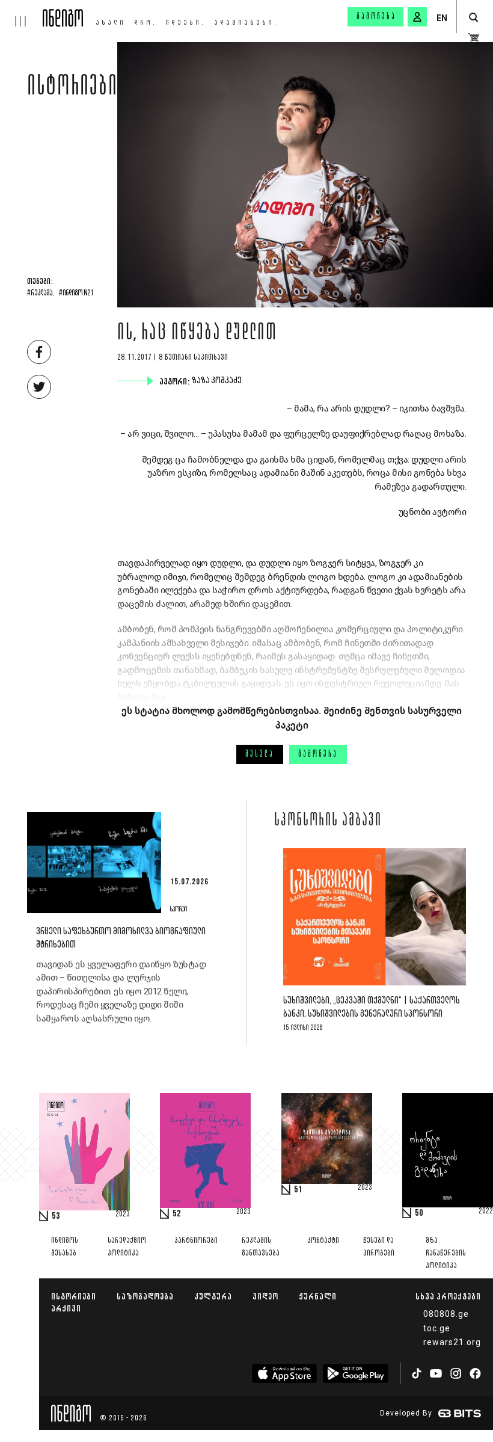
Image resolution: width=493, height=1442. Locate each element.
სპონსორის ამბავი (328, 821)
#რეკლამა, (40, 293)
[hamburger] (21, 13)
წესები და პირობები (378, 1247)
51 (298, 1190)
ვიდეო (265, 1296)
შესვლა (259, 754)
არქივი (66, 1308)
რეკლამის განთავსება (261, 1247)
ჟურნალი (318, 1296)
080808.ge (446, 1314)
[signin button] (417, 16)
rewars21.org (452, 1342)
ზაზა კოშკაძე (218, 381)
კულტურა (213, 1296)
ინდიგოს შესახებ (64, 1247)
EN (441, 18)
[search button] (473, 18)
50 (419, 1213)
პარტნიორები (196, 1240)
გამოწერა (376, 17)
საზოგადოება (145, 1296)
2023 (122, 1214)
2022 (486, 1211)
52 (177, 1214)
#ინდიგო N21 (76, 293)
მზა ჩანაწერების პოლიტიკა (446, 1253)
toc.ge (436, 1328)
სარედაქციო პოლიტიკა (127, 1247)
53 (56, 1216)
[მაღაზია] (473, 37)
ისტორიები (72, 88)
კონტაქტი (323, 1240)
